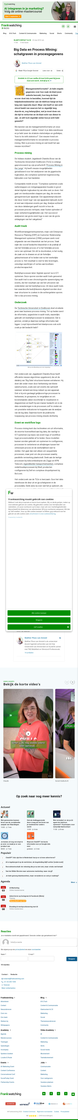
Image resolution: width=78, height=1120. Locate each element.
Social (52, 33)
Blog (4, 33)
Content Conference (8, 1070)
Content (43, 1070)
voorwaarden (36, 949)
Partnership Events (7, 1082)
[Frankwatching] (11, 25)
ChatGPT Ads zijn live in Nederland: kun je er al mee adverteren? (30, 858)
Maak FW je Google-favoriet (28, 71)
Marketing (43, 33)
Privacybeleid (65, 1111)
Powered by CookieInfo (15, 517)
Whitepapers (5, 1025)
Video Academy (47, 1030)
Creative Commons (29, 1111)
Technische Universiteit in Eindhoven (34, 308)
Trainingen (4, 1042)
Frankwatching (7, 998)
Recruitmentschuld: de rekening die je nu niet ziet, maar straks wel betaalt (34, 867)
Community (69, 33)
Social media (45, 1050)
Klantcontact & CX (47, 1009)
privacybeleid (20, 949)
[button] (73, 682)
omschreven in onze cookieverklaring (42, 514)
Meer (73, 882)
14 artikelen (29, 653)
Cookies (56, 1111)
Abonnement (45, 1054)
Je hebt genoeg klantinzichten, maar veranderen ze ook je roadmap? (32, 876)
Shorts (59, 33)
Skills (42, 1046)
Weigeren (39, 620)
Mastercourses (6, 1038)
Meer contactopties (8, 988)
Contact (3, 1005)
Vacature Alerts (46, 1086)
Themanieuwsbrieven (48, 1021)
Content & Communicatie (27, 33)
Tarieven (7, 985)
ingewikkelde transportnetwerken (38, 464)
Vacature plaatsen (47, 1082)
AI (41, 1034)
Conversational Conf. (8, 1074)
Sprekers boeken (7, 1054)
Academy (5, 1030)
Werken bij (4, 1021)
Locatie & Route (6, 1058)
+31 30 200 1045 (10, 982)
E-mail (31, 954)
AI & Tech (12, 33)
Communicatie (46, 1066)
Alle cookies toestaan (39, 613)
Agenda (3, 1034)
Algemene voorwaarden (45, 1111)
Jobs (43, 1063)
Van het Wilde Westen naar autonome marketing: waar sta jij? (29, 871)
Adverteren (5, 1001)
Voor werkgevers (47, 1078)
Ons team (4, 1017)
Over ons (4, 1013)
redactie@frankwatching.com (14, 979)
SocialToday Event (7, 1078)
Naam (3, 954)
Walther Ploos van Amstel (31, 63)
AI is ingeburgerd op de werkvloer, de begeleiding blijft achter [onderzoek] (34, 862)
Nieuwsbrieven (6, 1009)
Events (4, 1063)
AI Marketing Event (7, 1066)
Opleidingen (5, 1046)
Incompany (4, 1050)
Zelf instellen (38, 627)
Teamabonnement (47, 1058)
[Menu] (74, 26)
